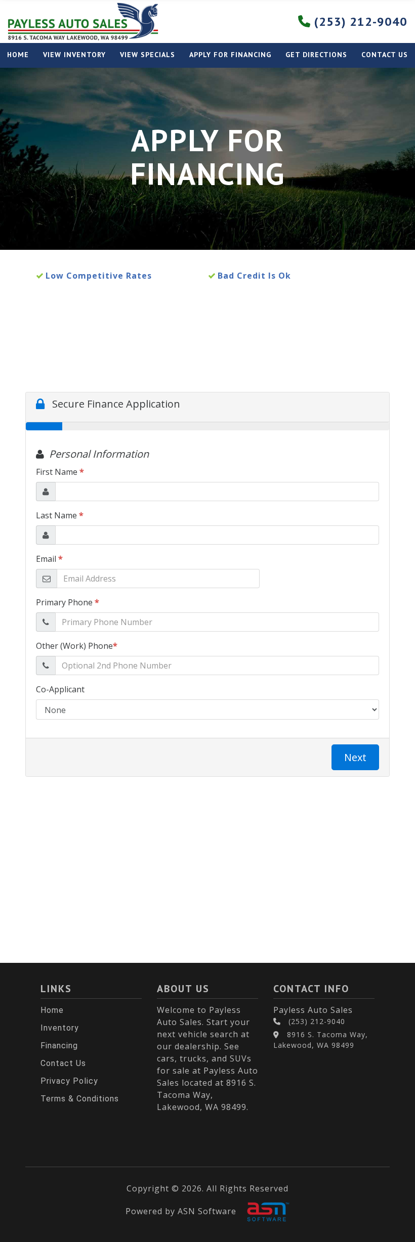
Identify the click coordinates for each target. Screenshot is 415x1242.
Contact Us (384, 54)
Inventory (59, 1028)
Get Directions (316, 54)
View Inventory (74, 54)
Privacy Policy (69, 1081)
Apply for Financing (230, 54)
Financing (59, 1045)
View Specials (147, 54)
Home (18, 54)
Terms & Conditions (79, 1098)
